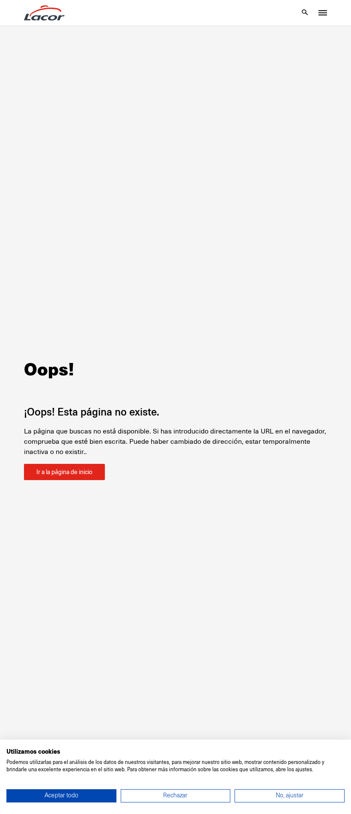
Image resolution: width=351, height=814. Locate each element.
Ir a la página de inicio (64, 472)
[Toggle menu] (322, 13)
